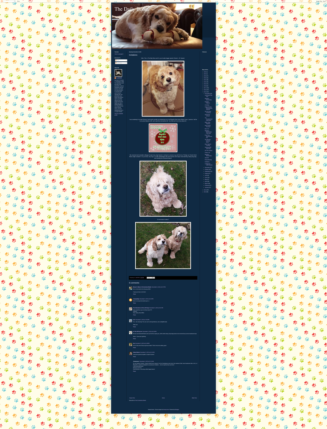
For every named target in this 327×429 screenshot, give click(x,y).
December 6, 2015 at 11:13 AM (146, 361)
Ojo (134, 343)
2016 (205, 89)
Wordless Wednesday (208, 99)
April (206, 181)
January (207, 187)
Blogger (177, 409)
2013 (205, 192)
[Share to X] (151, 278)
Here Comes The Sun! (208, 126)
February (207, 185)
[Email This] (147, 278)
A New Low (207, 152)
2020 (205, 82)
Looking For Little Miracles (208, 164)
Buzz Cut (207, 128)
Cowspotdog (136, 298)
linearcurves (166, 409)
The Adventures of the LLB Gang (141, 307)
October (207, 169)
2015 (205, 92)
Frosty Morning (208, 159)
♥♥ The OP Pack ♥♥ (137, 331)
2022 (205, 78)
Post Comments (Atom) (140, 400)
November (207, 167)
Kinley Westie (136, 352)
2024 (205, 74)
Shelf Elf (207, 157)
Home (163, 398)
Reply (134, 294)
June (206, 177)
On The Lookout (208, 150)
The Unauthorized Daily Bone (208, 119)
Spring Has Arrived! (207, 115)
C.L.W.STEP (119, 78)
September (207, 171)
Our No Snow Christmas (208, 112)
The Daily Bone (131, 8)
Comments (119, 63)
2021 (205, 79)
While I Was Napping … (208, 123)
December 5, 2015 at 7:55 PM (142, 319)
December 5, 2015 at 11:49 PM (142, 343)
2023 (205, 76)
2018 (205, 86)
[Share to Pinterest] (154, 278)
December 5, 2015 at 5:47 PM (159, 287)
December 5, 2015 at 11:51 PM (147, 352)
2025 (205, 72)
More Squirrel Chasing (208, 145)
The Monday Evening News (208, 141)
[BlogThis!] (149, 278)
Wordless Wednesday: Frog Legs (208, 132)
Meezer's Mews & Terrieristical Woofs (142, 287)
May (206, 179)
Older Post (194, 398)
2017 (205, 87)
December (207, 93)
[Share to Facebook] (152, 278)
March (206, 183)
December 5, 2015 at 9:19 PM (149, 331)
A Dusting (207, 105)
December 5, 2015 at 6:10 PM (146, 298)
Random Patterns (207, 102)
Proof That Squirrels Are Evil (208, 136)
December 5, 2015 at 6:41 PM (156, 307)
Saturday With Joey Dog (208, 148)
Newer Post (132, 398)
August (206, 173)
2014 (205, 190)
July (206, 175)
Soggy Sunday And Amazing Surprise (208, 108)
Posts (117, 60)
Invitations (207, 161)
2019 (205, 83)
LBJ (134, 319)
